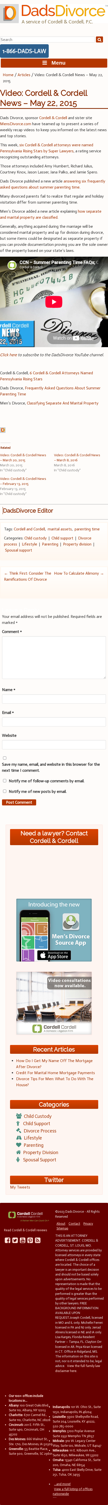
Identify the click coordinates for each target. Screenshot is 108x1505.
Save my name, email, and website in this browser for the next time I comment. (51, 767)
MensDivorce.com (15, 123)
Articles (24, 74)
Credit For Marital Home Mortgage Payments (55, 1072)
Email (8, 712)
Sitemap (62, 1228)
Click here (8, 354)
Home (8, 74)
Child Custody (38, 1116)
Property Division (40, 1152)
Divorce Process (40, 1131)
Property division (77, 544)
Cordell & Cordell (53, 117)
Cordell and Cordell (29, 529)
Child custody (35, 538)
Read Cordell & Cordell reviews (25, 1230)
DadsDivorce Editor (28, 510)
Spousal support (18, 550)
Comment (12, 631)
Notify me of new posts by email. (38, 791)
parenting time (87, 529)
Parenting (50, 544)
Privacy (88, 1223)
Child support (62, 538)
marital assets (60, 529)
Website (9, 735)
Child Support (36, 1123)
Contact (74, 1223)
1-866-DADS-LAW (24, 51)
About (61, 1223)
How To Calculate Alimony (79, 573)
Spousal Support (39, 1160)
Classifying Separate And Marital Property (62, 403)
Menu (56, 63)
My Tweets (20, 1187)
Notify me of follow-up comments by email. (46, 781)
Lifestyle (29, 544)
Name (8, 689)
